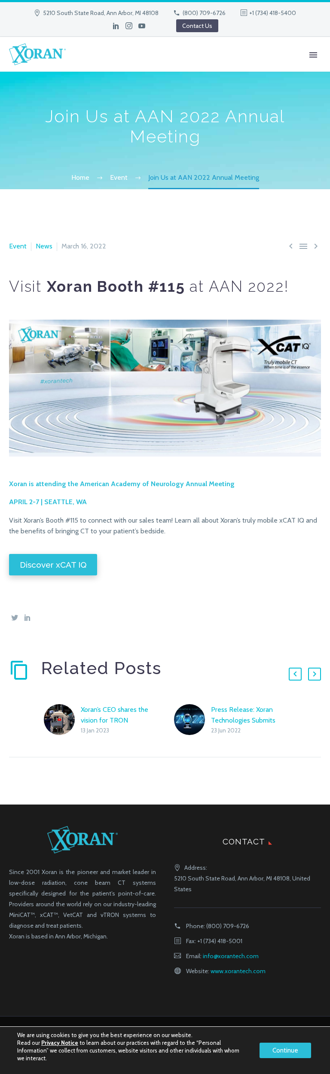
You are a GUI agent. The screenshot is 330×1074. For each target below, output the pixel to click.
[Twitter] (14, 617)
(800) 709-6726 (204, 13)
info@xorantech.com (231, 956)
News (44, 246)
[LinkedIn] (116, 25)
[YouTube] (141, 25)
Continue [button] (285, 1050)
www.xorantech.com (238, 971)
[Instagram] (128, 25)
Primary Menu (313, 54)
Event (18, 246)
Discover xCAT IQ (53, 564)
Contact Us (197, 26)
